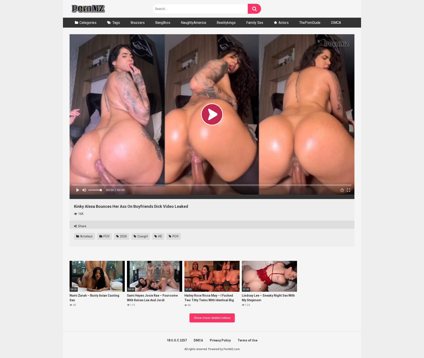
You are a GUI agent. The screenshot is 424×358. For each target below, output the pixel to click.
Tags (116, 23)
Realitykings (226, 23)
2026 (123, 236)
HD (159, 236)
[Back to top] (409, 344)
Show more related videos (212, 318)
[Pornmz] (88, 9)
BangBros (162, 23)
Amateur (86, 236)
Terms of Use (247, 340)
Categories (88, 23)
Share (81, 226)
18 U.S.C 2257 (177, 340)
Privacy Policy (220, 340)
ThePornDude (309, 23)
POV (106, 236)
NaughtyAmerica (193, 23)
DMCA (336, 23)
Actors (283, 23)
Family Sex (254, 23)
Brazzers (138, 23)
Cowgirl (142, 236)
